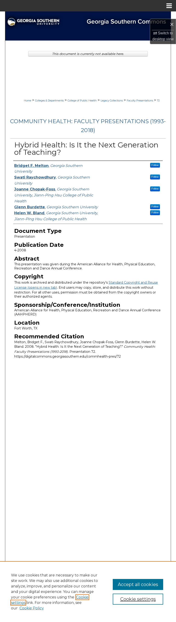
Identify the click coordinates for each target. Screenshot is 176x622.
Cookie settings (138, 599)
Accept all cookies (138, 584)
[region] (88, 591)
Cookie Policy (31, 608)
